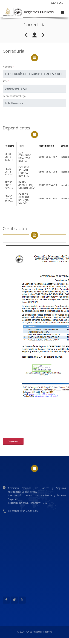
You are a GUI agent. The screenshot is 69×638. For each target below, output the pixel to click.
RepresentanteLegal (14, 96)
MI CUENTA (57, 3)
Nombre (8, 66)
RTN (6, 81)
